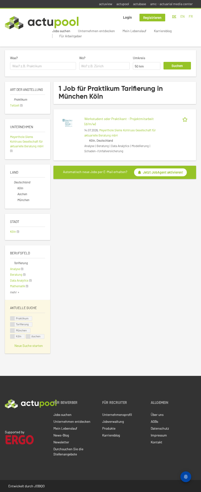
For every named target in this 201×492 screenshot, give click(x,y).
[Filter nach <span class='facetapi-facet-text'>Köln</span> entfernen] (12, 336)
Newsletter (61, 442)
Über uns (157, 414)
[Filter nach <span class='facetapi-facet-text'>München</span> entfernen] (12, 330)
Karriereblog (163, 31)
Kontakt (156, 442)
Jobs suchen (61, 31)
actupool (122, 4)
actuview (105, 4)
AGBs (154, 421)
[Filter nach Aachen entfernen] (15, 194)
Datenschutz (160, 428)
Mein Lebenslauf (134, 31)
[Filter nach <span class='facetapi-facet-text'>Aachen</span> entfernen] (28, 336)
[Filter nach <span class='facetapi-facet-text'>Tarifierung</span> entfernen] (12, 324)
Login (127, 17)
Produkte (108, 428)
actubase (139, 4)
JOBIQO (39, 486)
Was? (14, 58)
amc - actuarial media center (171, 4)
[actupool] (41, 22)
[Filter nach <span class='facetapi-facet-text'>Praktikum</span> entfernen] (12, 318)
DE (174, 16)
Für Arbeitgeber (70, 36)
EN (182, 16)
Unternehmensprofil (117, 414)
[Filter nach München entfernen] (15, 200)
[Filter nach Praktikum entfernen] (12, 99)
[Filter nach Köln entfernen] (15, 188)
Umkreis (139, 58)
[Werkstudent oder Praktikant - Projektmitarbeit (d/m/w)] (67, 123)
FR (191, 16)
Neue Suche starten (28, 345)
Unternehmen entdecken (96, 31)
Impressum (159, 435)
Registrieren (152, 17)
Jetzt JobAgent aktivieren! (163, 172)
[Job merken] (185, 119)
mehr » (14, 292)
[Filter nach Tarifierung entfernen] (12, 263)
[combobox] (43, 66)
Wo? (82, 58)
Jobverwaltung (113, 421)
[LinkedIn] (7, 418)
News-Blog (61, 435)
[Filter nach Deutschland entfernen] (12, 182)
